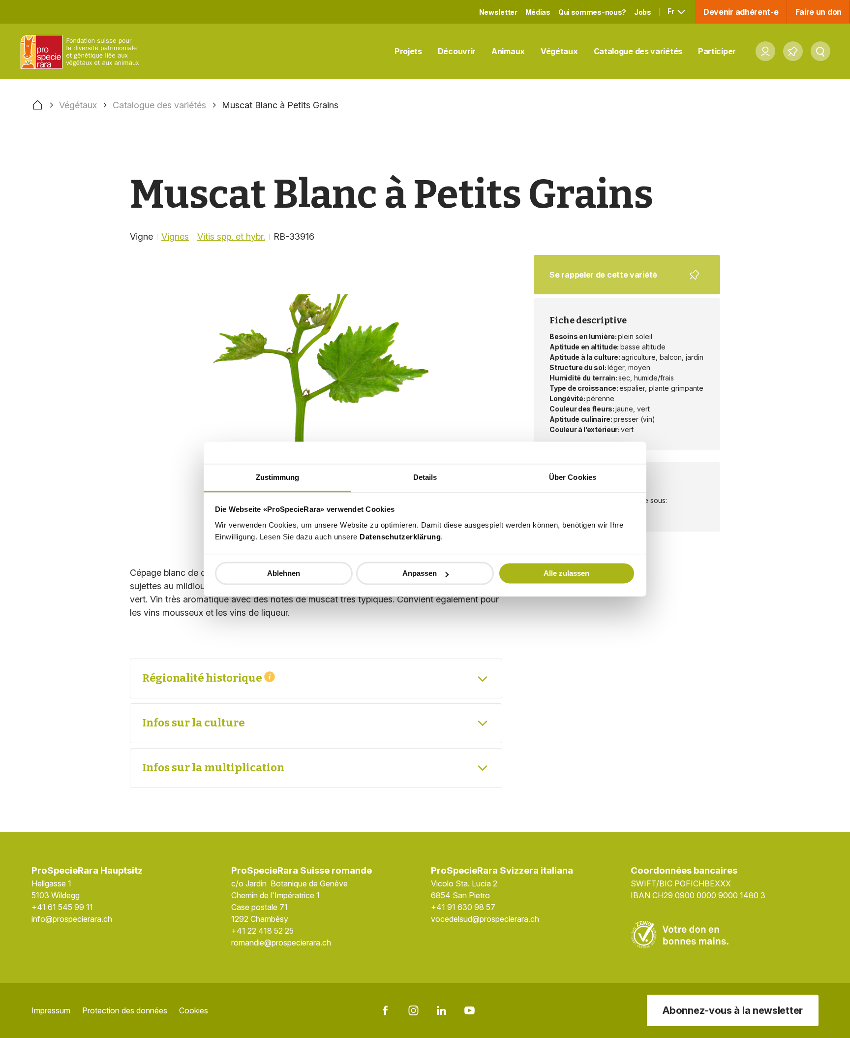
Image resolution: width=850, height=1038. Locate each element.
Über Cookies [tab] (572, 477)
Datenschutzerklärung (400, 537)
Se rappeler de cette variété (620, 282)
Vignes (175, 236)
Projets (408, 51)
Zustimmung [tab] (278, 477)
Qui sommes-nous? (592, 12)
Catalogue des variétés (638, 51)
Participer (717, 51)
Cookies (193, 1010)
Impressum (50, 1010)
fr (671, 11)
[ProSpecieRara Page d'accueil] (82, 51)
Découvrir (457, 51)
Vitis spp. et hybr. (231, 236)
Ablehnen (283, 573)
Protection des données (124, 1010)
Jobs (642, 12)
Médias (537, 12)
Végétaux (559, 51)
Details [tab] (425, 477)
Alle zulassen (566, 573)
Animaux (508, 51)
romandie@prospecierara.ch (281, 942)
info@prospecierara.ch (71, 919)
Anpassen (419, 573)
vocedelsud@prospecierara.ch (485, 919)
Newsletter (498, 12)
